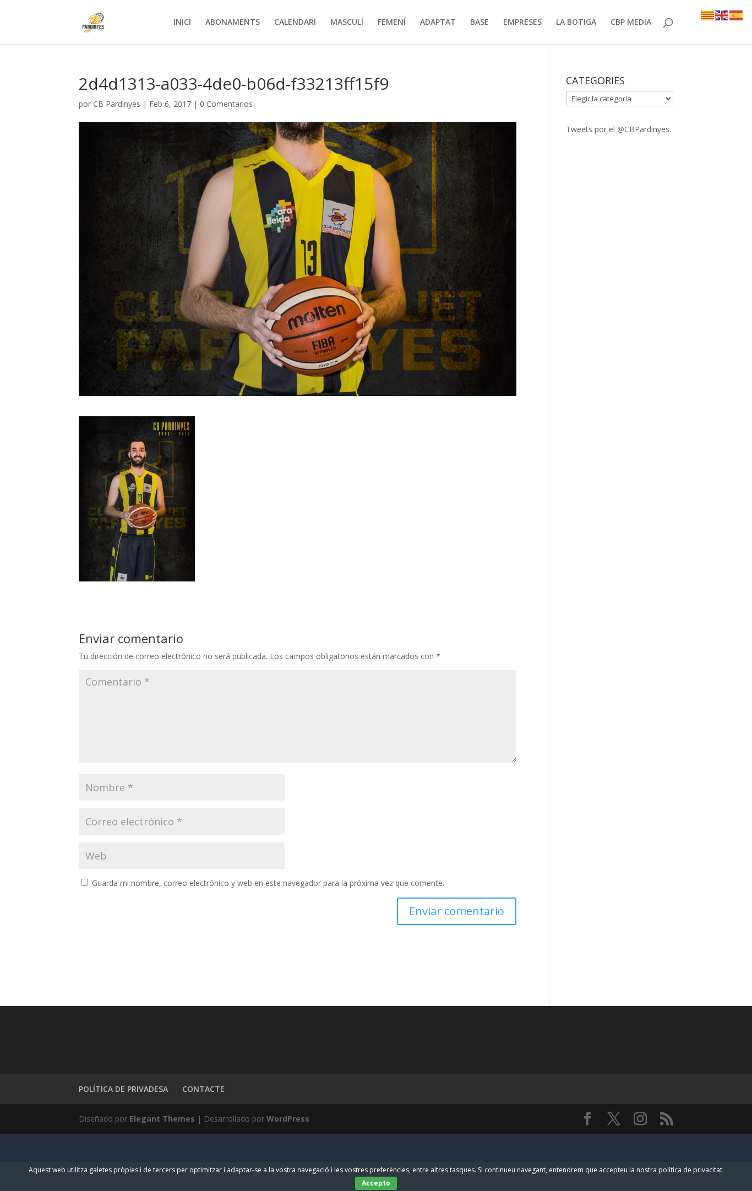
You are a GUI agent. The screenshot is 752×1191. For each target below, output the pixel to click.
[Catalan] (708, 14)
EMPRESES (522, 22)
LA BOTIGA (576, 22)
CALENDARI (295, 22)
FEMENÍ (392, 22)
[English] (722, 14)
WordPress (287, 1118)
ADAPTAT (438, 22)
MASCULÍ (346, 22)
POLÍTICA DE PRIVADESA (123, 1089)
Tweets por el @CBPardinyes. (618, 129)
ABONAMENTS (232, 22)
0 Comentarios (226, 104)
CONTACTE (203, 1089)
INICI (182, 22)
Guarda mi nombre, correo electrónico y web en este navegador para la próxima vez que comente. (268, 883)
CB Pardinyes (116, 104)
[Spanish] (736, 14)
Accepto (376, 1183)
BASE (479, 22)
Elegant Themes (162, 1118)
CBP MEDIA (631, 22)
